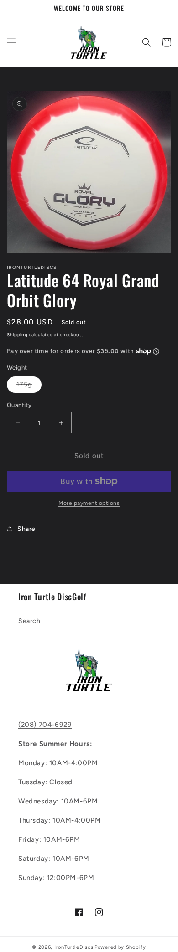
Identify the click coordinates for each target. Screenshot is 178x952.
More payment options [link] (89, 503)
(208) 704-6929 (45, 724)
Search (29, 621)
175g (29, 386)
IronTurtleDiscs (74, 947)
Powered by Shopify (120, 947)
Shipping (17, 335)
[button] (11, 42)
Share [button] (26, 529)
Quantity (19, 404)
